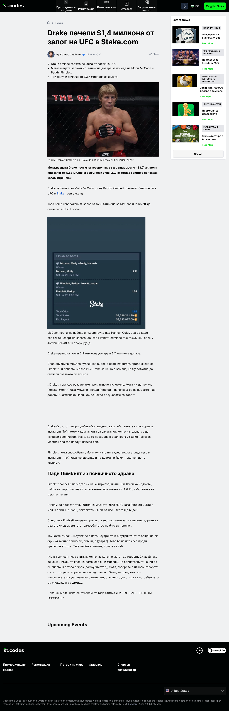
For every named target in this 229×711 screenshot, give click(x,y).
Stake (60, 193)
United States (179, 690)
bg (197, 6)
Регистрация (41, 664)
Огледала (95, 664)
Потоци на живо (72, 664)
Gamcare (133, 704)
